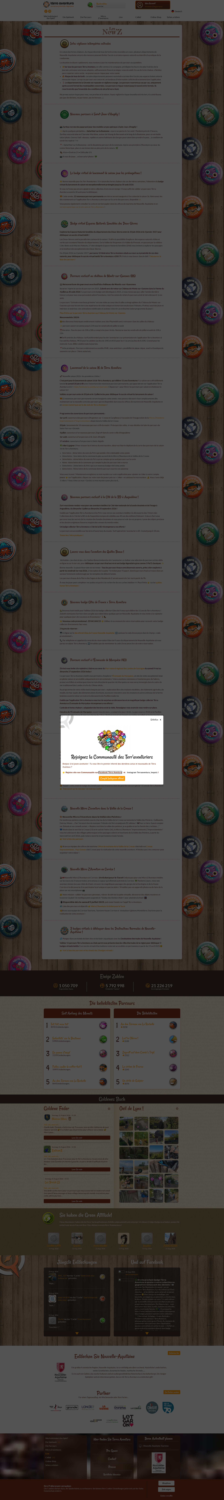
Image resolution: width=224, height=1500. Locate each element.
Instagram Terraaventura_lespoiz (142, 772)
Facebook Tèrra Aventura (110, 772)
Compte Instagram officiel (112, 778)
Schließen (155, 720)
